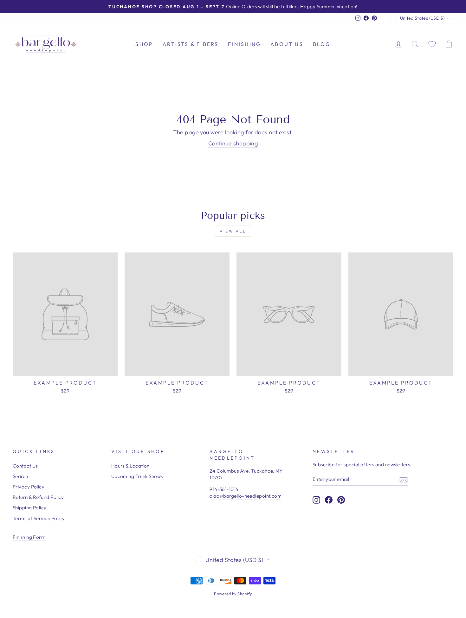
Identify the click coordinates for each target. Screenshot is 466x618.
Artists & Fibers (190, 44)
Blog (322, 44)
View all (233, 231)
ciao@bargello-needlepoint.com (246, 496)
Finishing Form (29, 537)
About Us (286, 44)
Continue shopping (233, 143)
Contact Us (25, 466)
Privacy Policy (28, 487)
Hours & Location (130, 466)
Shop (144, 44)
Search (20, 476)
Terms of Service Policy (39, 518)
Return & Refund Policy (38, 497)
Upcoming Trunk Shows (137, 476)
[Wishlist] (432, 44)
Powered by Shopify (233, 593)
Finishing (244, 44)
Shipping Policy (30, 508)
